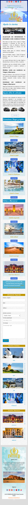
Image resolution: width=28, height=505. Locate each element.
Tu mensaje (5, 323)
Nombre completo (6, 298)
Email (4, 303)
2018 (6, 494)
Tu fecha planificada (7, 318)
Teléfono (5, 308)
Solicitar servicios (7, 313)
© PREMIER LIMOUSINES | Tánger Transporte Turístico (15, 494)
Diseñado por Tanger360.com (14, 497)
